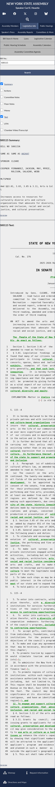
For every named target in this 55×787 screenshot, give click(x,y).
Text (6, 117)
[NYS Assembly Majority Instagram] (35, 14)
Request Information (38, 772)
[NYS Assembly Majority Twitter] (25, 14)
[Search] (27, 20)
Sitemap (11, 772)
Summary (8, 84)
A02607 (25, 154)
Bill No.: (3, 58)
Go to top (3, 215)
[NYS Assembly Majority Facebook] (15, 14)
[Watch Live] (4, 14)
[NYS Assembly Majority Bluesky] (46, 14)
